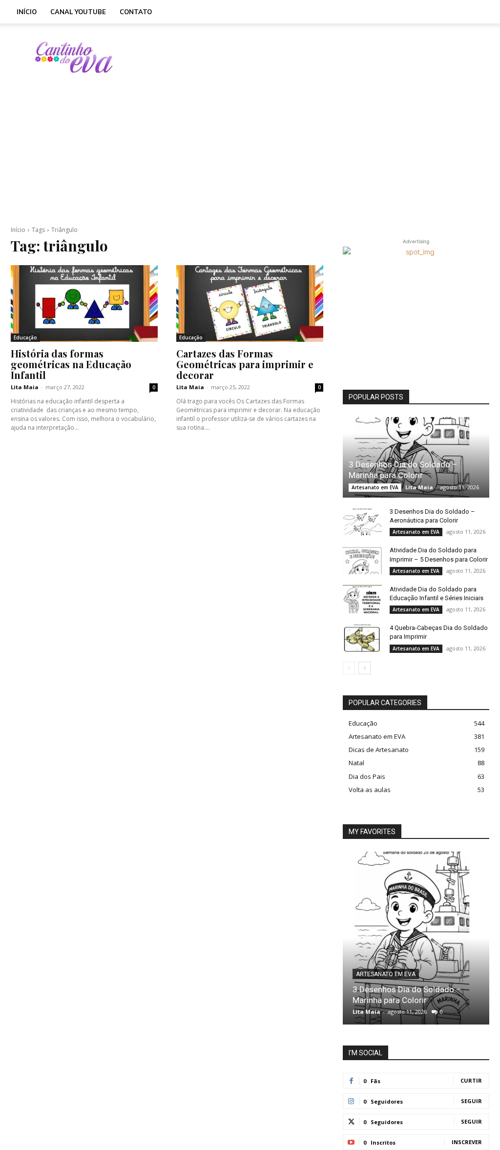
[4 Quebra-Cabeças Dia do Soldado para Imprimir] (362, 637)
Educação (25, 337)
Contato (136, 12)
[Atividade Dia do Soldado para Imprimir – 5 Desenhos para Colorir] (362, 559)
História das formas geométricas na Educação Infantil (71, 364)
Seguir (471, 1101)
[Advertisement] (311, 57)
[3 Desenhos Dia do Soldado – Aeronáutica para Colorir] (362, 521)
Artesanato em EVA (375, 487)
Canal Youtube (78, 12)
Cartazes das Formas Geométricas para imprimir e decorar (244, 364)
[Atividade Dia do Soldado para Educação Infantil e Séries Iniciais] (362, 598)
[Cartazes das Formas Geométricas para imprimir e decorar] (249, 303)
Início (27, 12)
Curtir (471, 1080)
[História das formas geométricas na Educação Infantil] (84, 303)
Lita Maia (25, 387)
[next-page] (364, 668)
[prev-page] (349, 668)
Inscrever (467, 1142)
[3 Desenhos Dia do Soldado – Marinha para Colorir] (416, 457)
